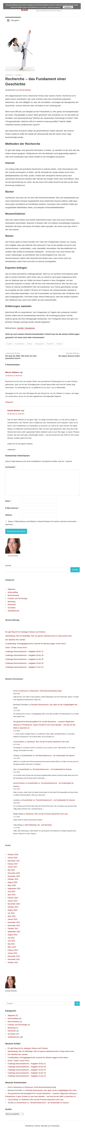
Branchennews (13, 595)
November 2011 (14, 959)
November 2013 (14, 904)
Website (8, 515)
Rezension (12, 605)
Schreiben (18, 75)
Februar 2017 (13, 864)
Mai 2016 (11, 870)
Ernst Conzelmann (20, 691)
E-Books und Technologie (17, 598)
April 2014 (11, 895)
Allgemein (11, 589)
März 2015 (12, 885)
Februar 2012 (13, 950)
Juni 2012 (11, 941)
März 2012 (12, 947)
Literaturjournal (39, 344)
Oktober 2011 (13, 962)
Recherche (50, 344)
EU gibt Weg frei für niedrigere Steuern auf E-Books (25, 632)
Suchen (8, 566)
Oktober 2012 (13, 928)
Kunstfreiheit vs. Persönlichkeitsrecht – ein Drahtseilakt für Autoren (48, 756)
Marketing (11, 602)
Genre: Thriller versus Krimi (16, 648)
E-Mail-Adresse (12, 508)
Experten (9, 344)
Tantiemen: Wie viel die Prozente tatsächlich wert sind (48, 742)
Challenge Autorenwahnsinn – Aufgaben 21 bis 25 (24, 659)
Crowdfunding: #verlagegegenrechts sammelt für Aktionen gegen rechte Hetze (35, 644)
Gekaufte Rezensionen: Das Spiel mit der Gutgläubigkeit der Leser (51, 1090)
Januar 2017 (12, 867)
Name (8, 501)
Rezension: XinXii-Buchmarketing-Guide (46, 691)
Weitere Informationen (54, 7)
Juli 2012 (11, 938)
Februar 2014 (13, 898)
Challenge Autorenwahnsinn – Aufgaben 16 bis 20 (24, 663)
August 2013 (12, 910)
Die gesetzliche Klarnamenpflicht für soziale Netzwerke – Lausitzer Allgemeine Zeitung (41, 1093)
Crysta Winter (18, 742)
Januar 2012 (12, 953)
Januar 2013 (12, 919)
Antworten (9, 402)
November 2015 (14, 876)
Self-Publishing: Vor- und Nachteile (38, 825)
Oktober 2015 (13, 879)
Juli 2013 (11, 913)
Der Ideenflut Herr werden (15, 640)
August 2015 (12, 882)
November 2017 (14, 861)
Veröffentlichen (13, 611)
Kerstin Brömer (25, 90)
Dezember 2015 (14, 873)
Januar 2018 (12, 858)
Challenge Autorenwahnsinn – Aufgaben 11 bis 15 (24, 667)
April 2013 (11, 916)
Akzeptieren (68, 7)
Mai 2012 (11, 944)
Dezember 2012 (14, 922)
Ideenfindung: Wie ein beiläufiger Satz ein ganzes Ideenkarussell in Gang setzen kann (38, 636)
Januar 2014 (12, 901)
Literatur (29, 344)
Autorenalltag (13, 592)
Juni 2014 (11, 892)
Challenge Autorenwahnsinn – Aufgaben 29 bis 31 (24, 651)
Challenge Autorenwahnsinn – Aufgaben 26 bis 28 (24, 655)
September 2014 (14, 889)
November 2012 (14, 925)
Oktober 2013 (13, 907)
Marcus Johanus (12, 372)
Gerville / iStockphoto (26, 328)
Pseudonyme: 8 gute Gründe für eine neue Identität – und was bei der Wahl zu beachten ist (40, 1096)
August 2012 (12, 935)
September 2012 (14, 932)
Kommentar (10, 467)
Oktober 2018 (13, 855)
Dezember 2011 (14, 956)
